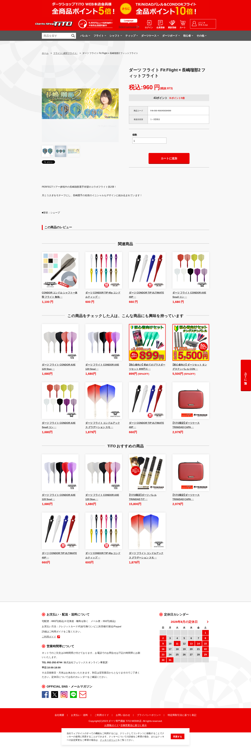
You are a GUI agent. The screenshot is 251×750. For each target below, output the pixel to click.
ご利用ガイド (102, 715)
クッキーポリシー (109, 739)
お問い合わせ (123, 715)
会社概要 (59, 715)
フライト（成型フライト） (65, 53)
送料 (85, 715)
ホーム (45, 53)
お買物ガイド (111, 725)
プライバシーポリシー (149, 715)
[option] (80, 103)
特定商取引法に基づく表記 (182, 715)
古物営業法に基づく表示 (133, 725)
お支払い (76, 715)
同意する (177, 736)
